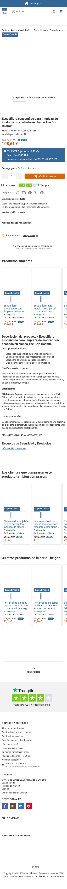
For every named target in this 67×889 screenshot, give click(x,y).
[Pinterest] (29, 806)
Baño (4, 30)
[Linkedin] (21, 806)
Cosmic (12, 130)
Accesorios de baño (20, 30)
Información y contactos (14, 448)
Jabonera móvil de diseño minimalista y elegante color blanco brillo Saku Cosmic (46, 524)
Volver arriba (33, 671)
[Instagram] (13, 806)
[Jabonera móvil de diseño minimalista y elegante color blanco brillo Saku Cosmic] (47, 498)
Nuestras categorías (11, 760)
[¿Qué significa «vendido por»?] (25, 134)
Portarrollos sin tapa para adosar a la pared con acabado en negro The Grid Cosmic (16, 605)
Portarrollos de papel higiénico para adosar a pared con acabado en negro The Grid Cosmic (46, 605)
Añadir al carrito (47, 176)
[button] (31, 235)
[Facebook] (5, 806)
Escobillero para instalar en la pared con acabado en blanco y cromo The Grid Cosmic (45, 308)
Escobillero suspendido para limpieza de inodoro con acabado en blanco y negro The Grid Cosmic (15, 308)
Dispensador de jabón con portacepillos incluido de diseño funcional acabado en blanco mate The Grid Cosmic (16, 524)
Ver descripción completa (13, 212)
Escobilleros (40, 30)
